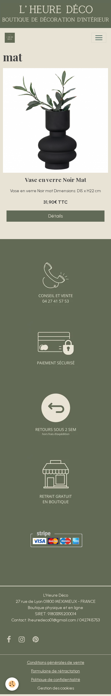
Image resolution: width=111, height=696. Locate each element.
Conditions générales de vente (55, 662)
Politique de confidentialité (55, 679)
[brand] (11, 38)
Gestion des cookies (55, 688)
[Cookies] (12, 684)
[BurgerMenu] (98, 38)
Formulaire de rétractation (55, 671)
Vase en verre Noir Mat (55, 179)
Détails (55, 216)
